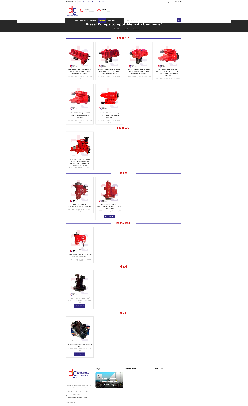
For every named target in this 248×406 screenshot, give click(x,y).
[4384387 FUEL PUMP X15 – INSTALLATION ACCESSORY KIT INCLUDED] (80, 190)
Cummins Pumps (76, 76)
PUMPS (70, 76)
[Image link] (79, 373)
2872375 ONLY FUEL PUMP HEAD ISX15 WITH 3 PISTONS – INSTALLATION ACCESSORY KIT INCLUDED (79, 71)
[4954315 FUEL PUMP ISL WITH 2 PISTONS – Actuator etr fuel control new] (80, 240)
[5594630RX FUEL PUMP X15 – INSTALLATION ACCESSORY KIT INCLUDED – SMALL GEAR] (109, 190)
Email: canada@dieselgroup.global (77, 397)
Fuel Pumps (85, 76)
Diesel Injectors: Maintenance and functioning (109, 382)
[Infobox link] (87, 11)
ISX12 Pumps (87, 167)
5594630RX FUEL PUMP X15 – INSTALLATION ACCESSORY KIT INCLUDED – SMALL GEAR (109, 206)
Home (110, 29)
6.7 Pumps (81, 348)
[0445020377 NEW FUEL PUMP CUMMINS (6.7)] (80, 330)
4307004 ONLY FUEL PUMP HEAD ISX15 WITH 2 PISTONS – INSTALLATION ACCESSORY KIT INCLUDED (138, 71)
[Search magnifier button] (179, 20)
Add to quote (109, 216)
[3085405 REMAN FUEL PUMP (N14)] (80, 284)
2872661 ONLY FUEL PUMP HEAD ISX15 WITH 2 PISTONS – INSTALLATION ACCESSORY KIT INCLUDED (109, 71)
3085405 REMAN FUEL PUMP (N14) (80, 298)
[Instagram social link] (168, 2)
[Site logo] (107, 2)
